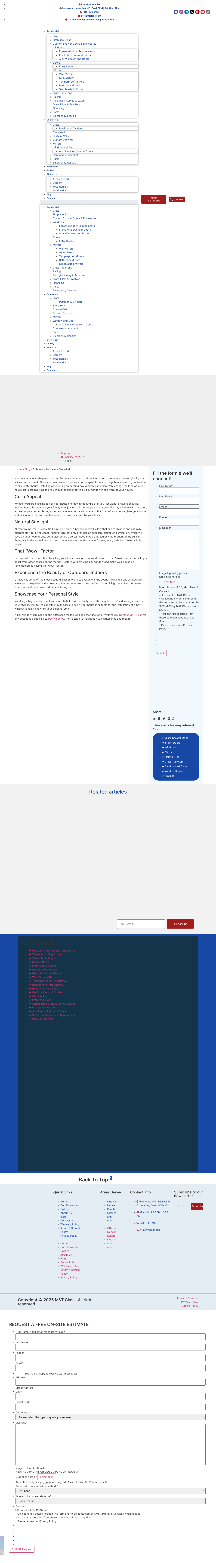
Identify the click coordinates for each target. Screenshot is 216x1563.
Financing (58, 108)
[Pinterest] (197, 12)
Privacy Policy (68, 1235)
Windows (58, 47)
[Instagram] (181, 12)
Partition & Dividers (70, 128)
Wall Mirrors (66, 74)
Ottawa (111, 1201)
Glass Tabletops (62, 93)
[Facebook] (176, 12)
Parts (56, 112)
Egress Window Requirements (77, 51)
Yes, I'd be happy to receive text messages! (51, 1373)
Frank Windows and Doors (75, 55)
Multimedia (59, 190)
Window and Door (63, 147)
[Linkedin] (186, 12)
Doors (56, 62)
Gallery (50, 170)
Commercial (52, 119)
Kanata (111, 1209)
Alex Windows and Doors (74, 58)
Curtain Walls (61, 136)
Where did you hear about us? (33, 1496)
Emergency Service (64, 115)
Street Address (24, 1388)
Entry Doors (66, 66)
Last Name (166, 496)
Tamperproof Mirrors (71, 81)
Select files (168, 582)
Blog (49, 194)
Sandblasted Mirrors (71, 89)
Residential (52, 31)
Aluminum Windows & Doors (76, 151)
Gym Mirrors (66, 77)
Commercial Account (65, 155)
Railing (57, 96)
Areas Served (61, 179)
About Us (51, 174)
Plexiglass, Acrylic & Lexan (69, 100)
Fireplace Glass (62, 39)
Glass (56, 36)
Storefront (59, 132)
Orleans (111, 1212)
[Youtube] (203, 12)
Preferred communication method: (36, 1486)
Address (21, 1377)
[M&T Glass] (20, 39)
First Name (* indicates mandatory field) (40, 1332)
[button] (89, 202)
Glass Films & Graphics (66, 104)
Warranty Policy (69, 1224)
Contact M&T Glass (130, 614)
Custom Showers (63, 139)
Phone (163, 517)
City (18, 1391)
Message (165, 527)
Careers (57, 182)
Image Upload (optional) (173, 573)
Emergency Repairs (64, 162)
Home (18, 469)
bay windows (56, 618)
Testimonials (60, 186)
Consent (164, 591)
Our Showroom (69, 1205)
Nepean (111, 1205)
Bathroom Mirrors (69, 85)
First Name (166, 486)
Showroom (52, 166)
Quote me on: (24, 1412)
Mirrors (57, 70)
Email (163, 507)
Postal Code (22, 1402)
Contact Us (52, 198)
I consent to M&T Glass (176, 595)
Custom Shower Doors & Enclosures (74, 43)
